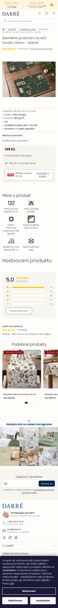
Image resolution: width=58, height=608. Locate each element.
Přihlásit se (46, 483)
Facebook (4, 537)
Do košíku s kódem (43, 175)
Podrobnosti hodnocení (41, 48)
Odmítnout (15, 600)
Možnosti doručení (12, 135)
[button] (26, 403)
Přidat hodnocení (19, 310)
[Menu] (54, 13)
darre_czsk (10, 537)
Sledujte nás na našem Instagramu (29, 424)
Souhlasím (43, 600)
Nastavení (29, 591)
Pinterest (16, 537)
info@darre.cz (14, 529)
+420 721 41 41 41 (15, 521)
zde (12, 583)
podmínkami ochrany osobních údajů (37, 491)
